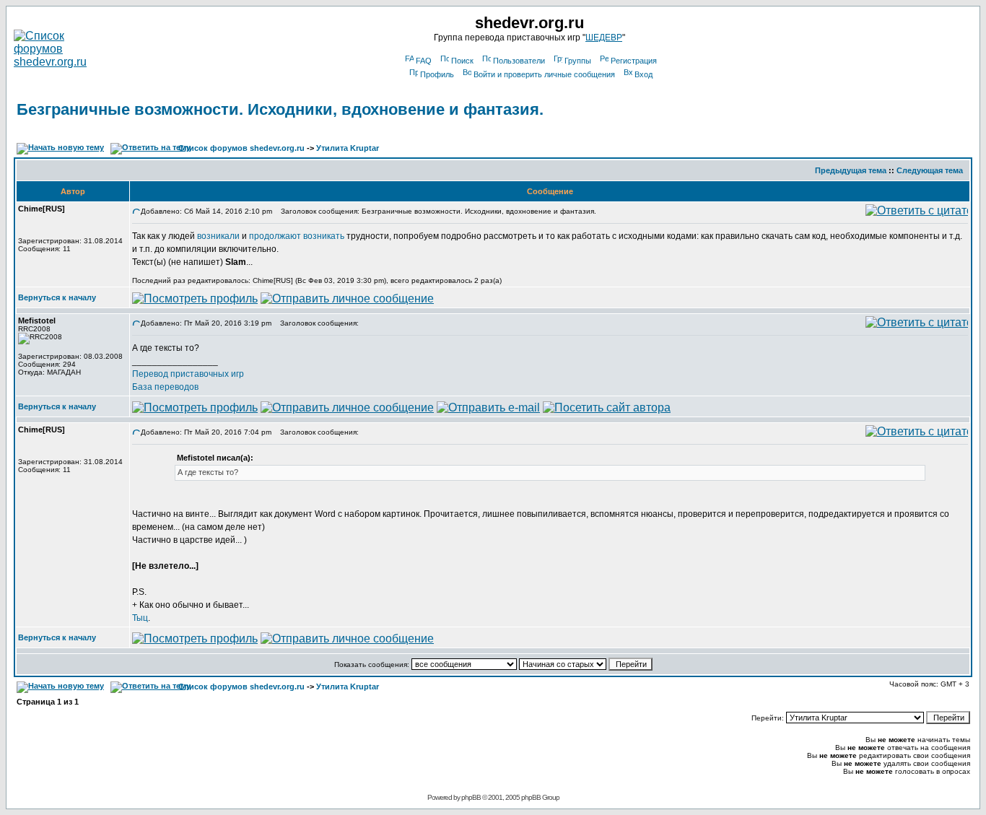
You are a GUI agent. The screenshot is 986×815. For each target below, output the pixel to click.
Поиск (462, 60)
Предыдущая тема (850, 170)
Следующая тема (929, 170)
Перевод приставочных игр (188, 374)
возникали (218, 236)
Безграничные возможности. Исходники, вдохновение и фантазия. (280, 109)
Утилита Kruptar (347, 148)
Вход (643, 74)
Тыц (140, 618)
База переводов (165, 387)
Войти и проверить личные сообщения (544, 74)
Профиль (437, 74)
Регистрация (634, 60)
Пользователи (519, 60)
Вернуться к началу (57, 297)
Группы (577, 60)
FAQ (424, 60)
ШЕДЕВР (603, 37)
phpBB (471, 797)
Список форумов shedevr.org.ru (241, 148)
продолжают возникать (296, 236)
